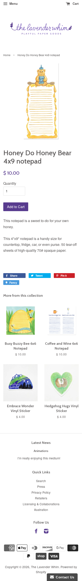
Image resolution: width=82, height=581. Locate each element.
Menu (13, 3)
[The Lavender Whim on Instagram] (46, 531)
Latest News (41, 443)
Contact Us (64, 577)
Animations (41, 451)
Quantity (9, 183)
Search (41, 481)
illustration (41, 509)
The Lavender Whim (45, 567)
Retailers (41, 498)
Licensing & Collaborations (41, 504)
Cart (75, 3)
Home (6, 55)
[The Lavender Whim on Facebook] (36, 531)
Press (41, 486)
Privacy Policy (41, 492)
